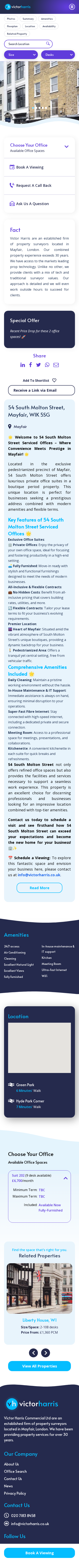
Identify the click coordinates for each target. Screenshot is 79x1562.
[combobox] (21, 54)
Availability (49, 26)
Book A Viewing (39, 1552)
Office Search (15, 1471)
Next (45, 1352)
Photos (11, 18)
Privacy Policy (15, 1493)
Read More (39, 887)
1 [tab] (33, 108)
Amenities (47, 18)
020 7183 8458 (23, 1515)
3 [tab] (39, 108)
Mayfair (20, 426)
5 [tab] (46, 108)
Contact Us (13, 1478)
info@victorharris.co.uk (30, 1523)
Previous (33, 1352)
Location (30, 26)
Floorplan (12, 26)
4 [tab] (43, 108)
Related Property (17, 33)
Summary (28, 18)
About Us (11, 1463)
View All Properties (39, 1366)
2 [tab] (36, 108)
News (8, 1485)
